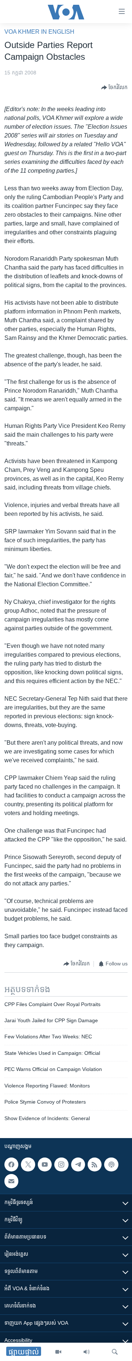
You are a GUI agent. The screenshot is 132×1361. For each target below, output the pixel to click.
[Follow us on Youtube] (45, 1164)
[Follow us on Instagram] (61, 1164)
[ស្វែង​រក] (115, 1352)
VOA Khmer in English (39, 32)
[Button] (114, 87)
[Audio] (87, 1352)
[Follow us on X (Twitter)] (28, 1164)
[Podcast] (111, 1164)
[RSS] (95, 1164)
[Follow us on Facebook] (11, 1164)
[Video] (58, 1352)
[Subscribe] (11, 1181)
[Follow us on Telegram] (78, 1164)
